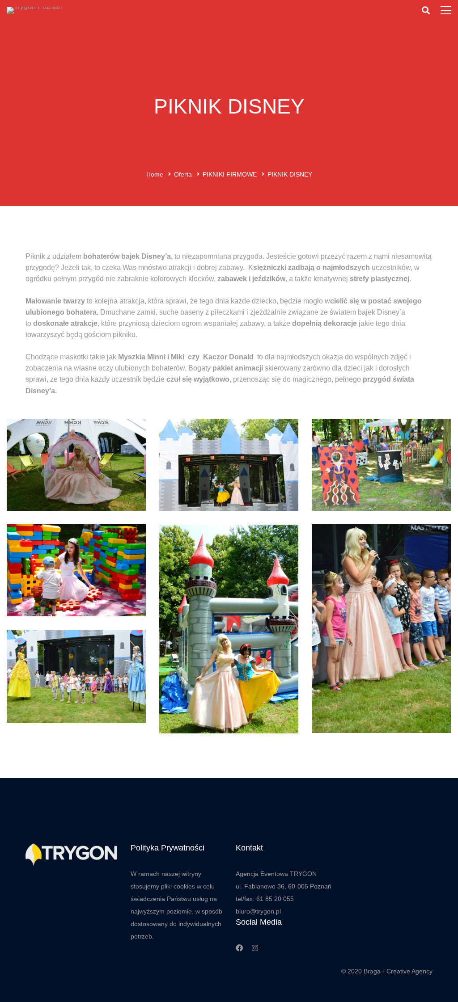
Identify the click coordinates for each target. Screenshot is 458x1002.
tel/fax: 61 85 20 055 (265, 898)
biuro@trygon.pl (258, 911)
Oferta (183, 174)
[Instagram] (255, 948)
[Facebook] (239, 948)
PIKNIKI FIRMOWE (230, 174)
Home (154, 174)
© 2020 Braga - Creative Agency (387, 971)
